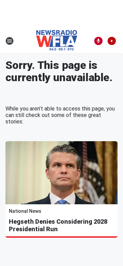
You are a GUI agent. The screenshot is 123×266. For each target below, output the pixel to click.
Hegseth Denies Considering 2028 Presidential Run (58, 225)
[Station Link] (57, 41)
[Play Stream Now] (112, 41)
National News (25, 211)
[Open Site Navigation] (9, 41)
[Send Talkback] (98, 41)
